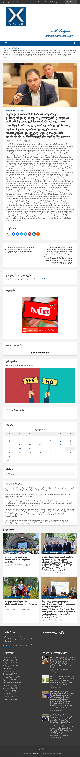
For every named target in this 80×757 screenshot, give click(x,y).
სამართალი (7, 691)
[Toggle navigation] (6, 43)
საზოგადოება (8, 688)
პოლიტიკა (20, 110)
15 (60, 445)
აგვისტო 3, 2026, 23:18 (13, 565)
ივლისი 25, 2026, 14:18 (13, 609)
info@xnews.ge (8, 647)
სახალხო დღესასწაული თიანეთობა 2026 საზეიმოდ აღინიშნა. (17, 559)
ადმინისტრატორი (56, 672)
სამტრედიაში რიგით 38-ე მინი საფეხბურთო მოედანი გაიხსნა (21, 604)
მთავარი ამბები (11, 110)
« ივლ (7, 460)
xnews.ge (34, 753)
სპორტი (6, 694)
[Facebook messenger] (17, 234)
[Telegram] (25, 234)
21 (50, 449)
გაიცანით (8, 552)
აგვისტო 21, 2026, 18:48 (58, 708)
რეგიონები (10, 530)
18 (20, 449)
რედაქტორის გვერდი (11, 682)
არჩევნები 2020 (8, 657)
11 (20, 445)
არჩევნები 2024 (8, 663)
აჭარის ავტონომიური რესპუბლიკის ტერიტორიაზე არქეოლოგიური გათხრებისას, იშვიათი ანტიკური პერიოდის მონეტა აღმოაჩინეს (63, 679)
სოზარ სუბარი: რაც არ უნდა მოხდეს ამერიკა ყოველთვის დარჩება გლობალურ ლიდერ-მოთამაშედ (21, 249)
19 (30, 449)
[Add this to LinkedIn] (34, 234)
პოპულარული (8, 677)
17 (10, 449)
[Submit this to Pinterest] (29, 234)
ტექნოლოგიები (8, 699)
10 (10, 445)
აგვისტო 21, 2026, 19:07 (58, 685)
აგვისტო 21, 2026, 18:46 (58, 735)
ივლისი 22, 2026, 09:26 (50, 620)
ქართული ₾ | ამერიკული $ (40, 352)
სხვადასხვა (7, 696)
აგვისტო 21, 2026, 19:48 (58, 670)
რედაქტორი (28, 141)
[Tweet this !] (21, 234)
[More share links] (38, 234)
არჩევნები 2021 (8, 660)
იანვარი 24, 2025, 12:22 (14, 141)
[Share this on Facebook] (13, 234)
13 (40, 445)
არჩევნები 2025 (8, 666)
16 (70, 445)
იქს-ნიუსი (57, 753)
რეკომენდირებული (10, 685)
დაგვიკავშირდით (59, 2)
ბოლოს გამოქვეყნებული (55, 653)
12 (30, 445)
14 (50, 445)
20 (40, 449)
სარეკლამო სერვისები (44, 2)
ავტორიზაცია (43, 279)
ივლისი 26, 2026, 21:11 (50, 573)
